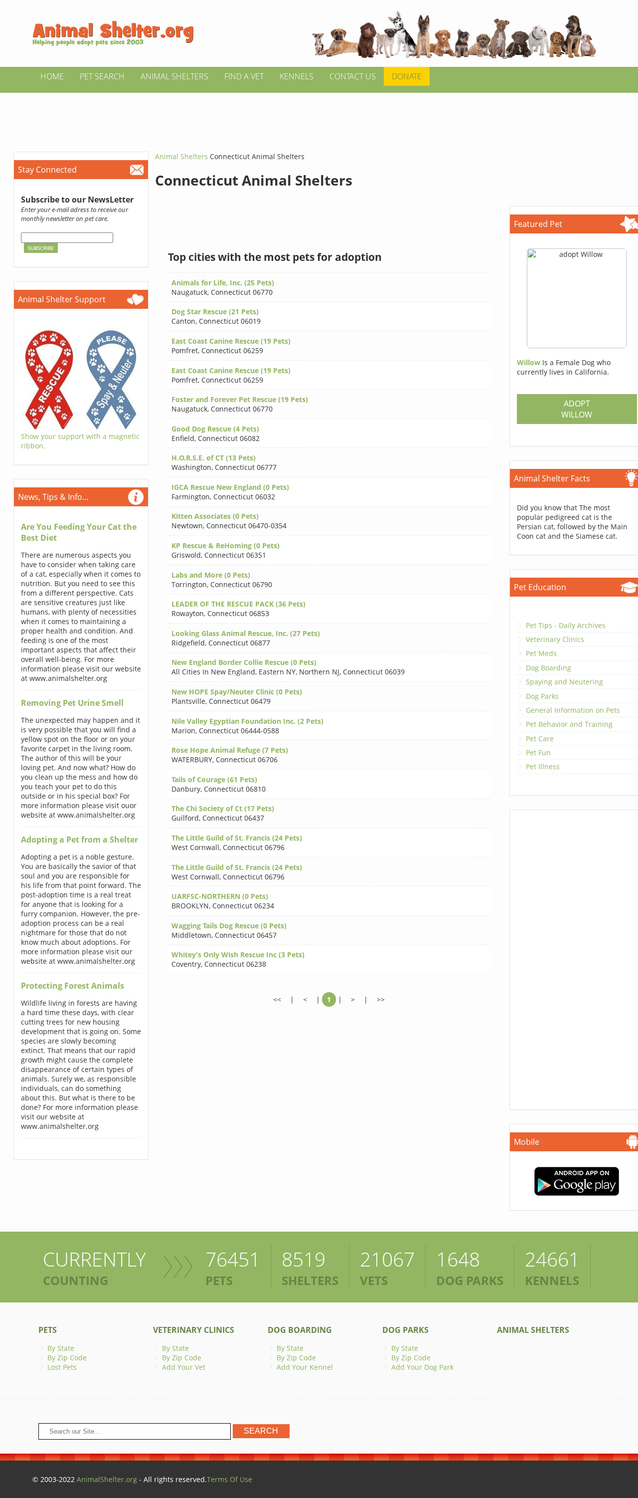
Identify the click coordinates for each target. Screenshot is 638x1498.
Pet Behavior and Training (569, 724)
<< (277, 999)
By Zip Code (67, 1357)
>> (381, 999)
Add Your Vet (183, 1367)
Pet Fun (538, 752)
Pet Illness (543, 766)
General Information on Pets (573, 710)
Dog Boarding (548, 667)
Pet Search (102, 76)
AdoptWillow (576, 409)
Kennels (297, 76)
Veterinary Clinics (555, 639)
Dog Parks (542, 696)
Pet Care (540, 738)
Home (52, 76)
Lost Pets (62, 1367)
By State (60, 1348)
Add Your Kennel (305, 1367)
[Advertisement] (319, 115)
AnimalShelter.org (107, 1479)
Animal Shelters (174, 76)
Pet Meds (541, 653)
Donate (407, 76)
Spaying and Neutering (564, 681)
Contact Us (352, 76)
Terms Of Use (229, 1479)
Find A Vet (244, 76)
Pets (47, 1329)
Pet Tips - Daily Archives (566, 625)
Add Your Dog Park (422, 1367)
